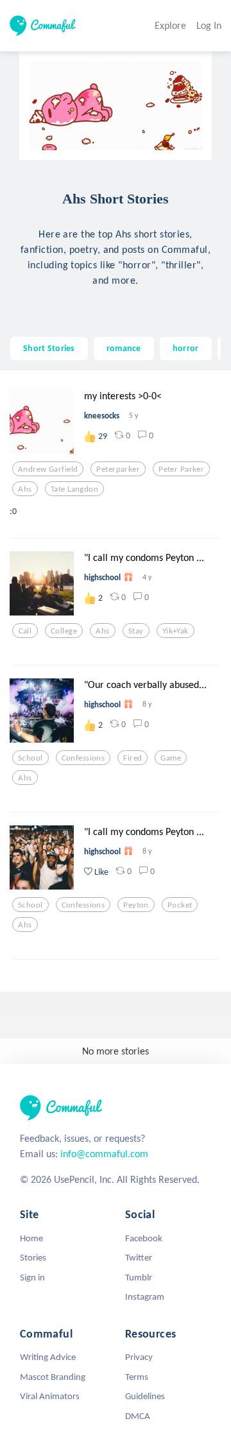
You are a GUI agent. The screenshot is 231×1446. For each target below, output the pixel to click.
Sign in (32, 1277)
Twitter (138, 1257)
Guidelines (145, 1396)
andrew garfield (48, 469)
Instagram (144, 1296)
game (170, 757)
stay (136, 630)
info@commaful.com (104, 1154)
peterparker (118, 469)
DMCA (137, 1416)
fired (132, 757)
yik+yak (175, 630)
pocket (180, 904)
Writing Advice (48, 1357)
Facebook (143, 1238)
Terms (136, 1376)
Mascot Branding (52, 1376)
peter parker (181, 469)
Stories (33, 1257)
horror (186, 348)
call (25, 630)
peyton (136, 904)
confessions (83, 757)
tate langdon (74, 489)
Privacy (139, 1357)
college (64, 630)
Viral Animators (50, 1396)
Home (31, 1238)
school (30, 757)
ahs (24, 489)
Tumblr (138, 1277)
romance (124, 348)
